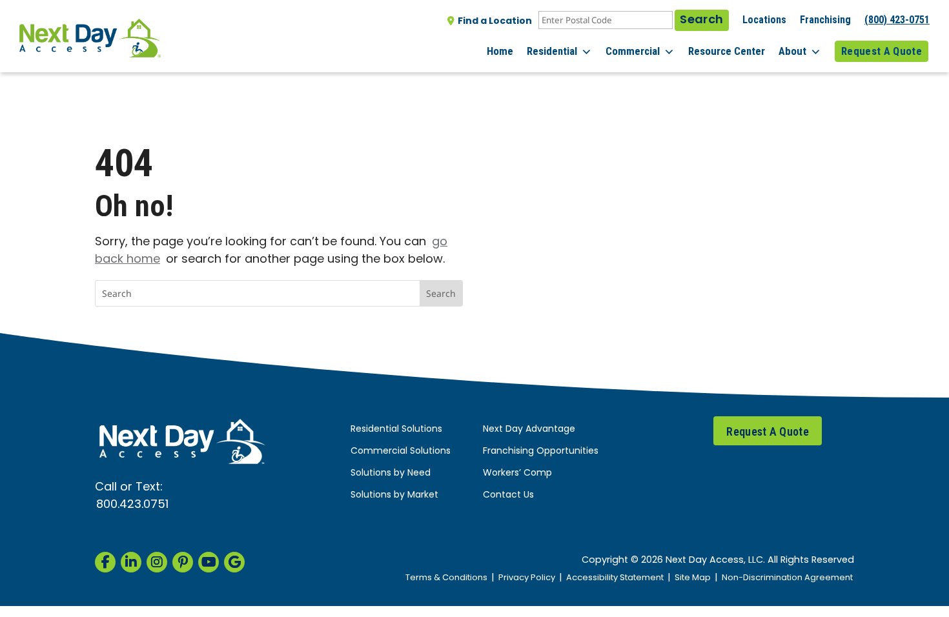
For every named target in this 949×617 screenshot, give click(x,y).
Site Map (693, 578)
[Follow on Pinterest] (182, 562)
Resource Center (726, 51)
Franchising (825, 20)
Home (500, 51)
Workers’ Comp (517, 473)
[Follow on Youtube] (208, 562)
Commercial (633, 51)
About (792, 51)
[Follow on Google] (234, 562)
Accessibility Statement (615, 578)
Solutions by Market (394, 495)
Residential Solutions (396, 429)
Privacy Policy (526, 578)
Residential (552, 51)
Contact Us (508, 495)
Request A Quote (881, 51)
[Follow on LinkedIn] (131, 562)
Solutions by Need (391, 473)
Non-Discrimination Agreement (787, 578)
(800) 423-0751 (897, 20)
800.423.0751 (132, 505)
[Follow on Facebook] (105, 562)
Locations (764, 20)
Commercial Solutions (401, 451)
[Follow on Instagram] (157, 562)
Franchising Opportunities (540, 451)
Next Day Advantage (529, 429)
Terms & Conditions (446, 578)
